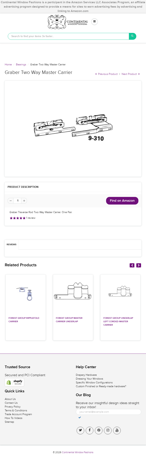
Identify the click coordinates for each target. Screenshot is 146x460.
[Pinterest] (98, 430)
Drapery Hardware (86, 375)
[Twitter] (80, 430)
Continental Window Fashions (77, 452)
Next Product (130, 74)
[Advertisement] (73, 51)
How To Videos (13, 418)
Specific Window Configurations (94, 382)
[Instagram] (108, 430)
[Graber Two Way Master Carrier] (73, 129)
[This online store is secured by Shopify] (14, 382)
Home (8, 64)
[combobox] (68, 36)
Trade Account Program (18, 414)
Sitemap (9, 422)
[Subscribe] (79, 417)
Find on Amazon (122, 200)
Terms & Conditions (16, 410)
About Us (10, 399)
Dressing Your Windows (89, 378)
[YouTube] (117, 430)
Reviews (11, 244)
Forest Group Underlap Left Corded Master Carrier (118, 321)
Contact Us (11, 402)
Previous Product (107, 74)
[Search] (132, 36)
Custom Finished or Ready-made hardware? (101, 386)
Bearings (21, 64)
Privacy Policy (13, 406)
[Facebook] (89, 430)
